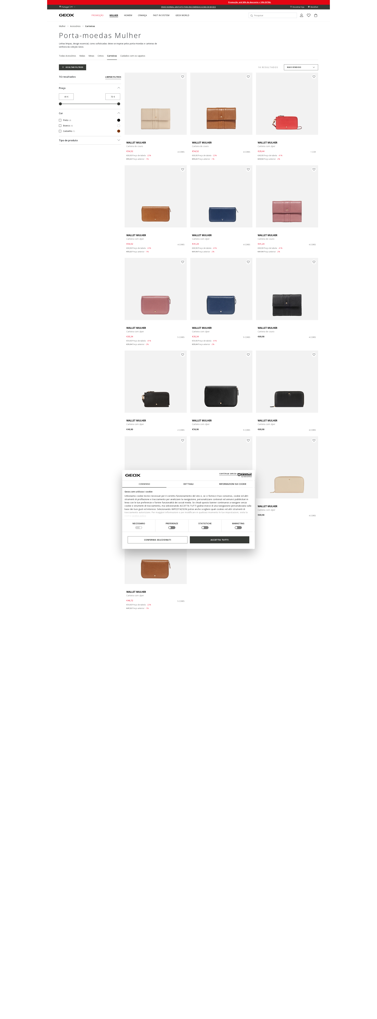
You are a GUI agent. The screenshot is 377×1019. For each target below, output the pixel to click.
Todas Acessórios (67, 55)
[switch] (171, 527)
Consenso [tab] (144, 484)
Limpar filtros (113, 77)
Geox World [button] (182, 15)
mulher (62, 26)
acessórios (75, 26)
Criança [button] (142, 15)
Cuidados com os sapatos (132, 55)
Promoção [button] (97, 15)
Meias (91, 55)
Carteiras (112, 55)
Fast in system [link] (161, 15)
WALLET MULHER (136, 142)
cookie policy (139, 515)
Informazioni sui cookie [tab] (232, 484)
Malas (82, 55)
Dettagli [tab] (188, 484)
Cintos (101, 55)
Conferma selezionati (157, 539)
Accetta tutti (219, 539)
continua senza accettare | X (235, 473)
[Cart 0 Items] (314, 17)
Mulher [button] (114, 15)
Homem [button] (128, 15)
